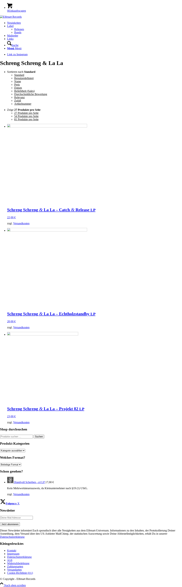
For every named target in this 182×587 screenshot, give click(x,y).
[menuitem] (94, 22)
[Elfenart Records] (11, 16)
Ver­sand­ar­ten (14, 569)
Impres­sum (13, 553)
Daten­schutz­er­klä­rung (19, 556)
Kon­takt (11, 550)
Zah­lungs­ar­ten (15, 566)
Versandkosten (21, 223)
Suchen (39, 436)
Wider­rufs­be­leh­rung (18, 563)
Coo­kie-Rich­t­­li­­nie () (20, 572)
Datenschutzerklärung (12, 536)
